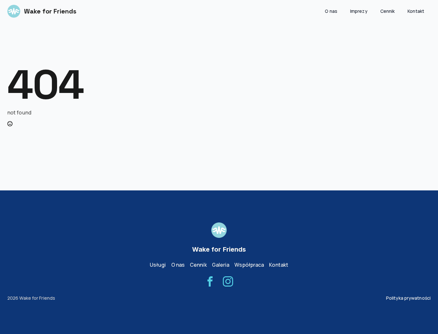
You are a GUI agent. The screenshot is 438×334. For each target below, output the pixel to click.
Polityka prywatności (408, 298)
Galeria (221, 264)
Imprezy (358, 11)
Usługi (158, 264)
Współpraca (249, 264)
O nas (331, 11)
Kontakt (416, 11)
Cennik (387, 11)
